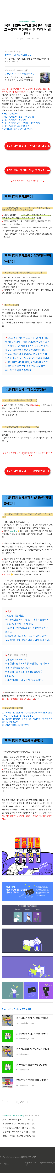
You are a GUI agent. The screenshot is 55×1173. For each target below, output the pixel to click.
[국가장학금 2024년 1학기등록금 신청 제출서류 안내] (16, 1128)
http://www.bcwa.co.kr (14, 70)
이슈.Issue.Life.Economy (27, 22)
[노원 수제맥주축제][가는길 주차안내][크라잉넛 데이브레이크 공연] (16, 1120)
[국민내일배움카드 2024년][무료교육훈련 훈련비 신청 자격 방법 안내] (27, 29)
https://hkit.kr (10, 51)
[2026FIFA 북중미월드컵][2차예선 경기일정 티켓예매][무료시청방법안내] (16, 1136)
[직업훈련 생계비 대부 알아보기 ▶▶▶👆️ (29, 170)
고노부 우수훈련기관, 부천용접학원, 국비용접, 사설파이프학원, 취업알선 (20, 79)
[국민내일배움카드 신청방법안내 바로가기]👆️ (29, 471)
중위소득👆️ (15, 531)
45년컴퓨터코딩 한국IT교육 (18, 55)
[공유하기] (10, 1102)
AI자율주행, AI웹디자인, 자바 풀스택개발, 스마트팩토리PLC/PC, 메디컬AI (27, 60)
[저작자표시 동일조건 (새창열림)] (30, 1102)
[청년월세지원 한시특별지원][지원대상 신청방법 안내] (16, 1124)
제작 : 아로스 (4, 1164)
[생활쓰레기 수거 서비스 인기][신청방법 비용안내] (16, 1132)
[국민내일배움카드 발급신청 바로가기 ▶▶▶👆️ (29, 146)
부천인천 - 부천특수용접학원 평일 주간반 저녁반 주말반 (19, 74)
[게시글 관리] (13, 1102)
